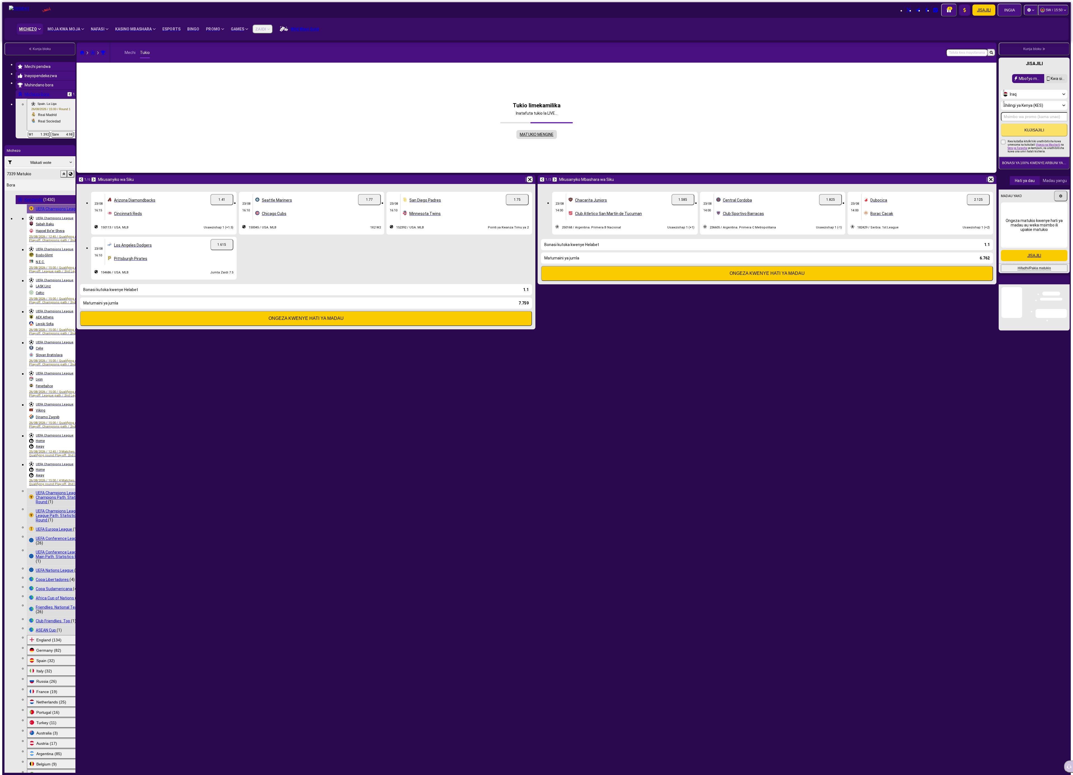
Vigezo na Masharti (1048, 144)
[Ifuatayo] (93, 179)
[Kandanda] (92, 52)
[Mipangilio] (1031, 10)
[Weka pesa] (964, 10)
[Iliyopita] (69, 94)
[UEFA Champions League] (103, 52)
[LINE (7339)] (82, 52)
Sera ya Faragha (1017, 148)
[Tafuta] (991, 52)
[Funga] (1065, 284)
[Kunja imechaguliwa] (63, 174)
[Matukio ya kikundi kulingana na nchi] (70, 174)
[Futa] (529, 179)
